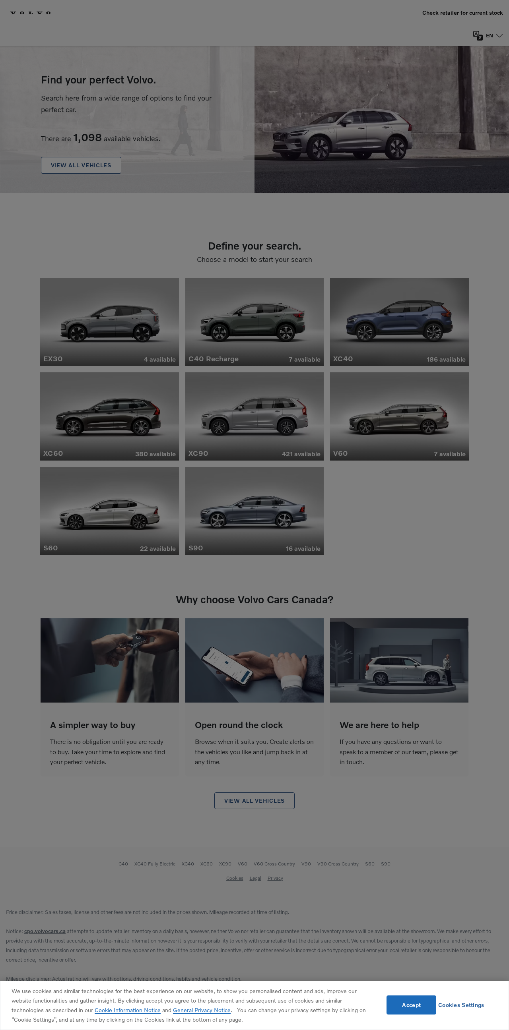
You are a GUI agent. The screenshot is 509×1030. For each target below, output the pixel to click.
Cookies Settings (461, 1004)
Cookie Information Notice (128, 1010)
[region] (254, 1005)
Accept (411, 1004)
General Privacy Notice (202, 1010)
